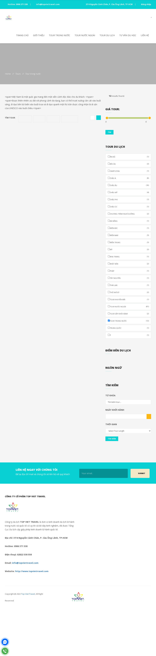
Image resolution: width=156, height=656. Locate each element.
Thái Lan (129, 285)
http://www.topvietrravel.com (31, 571)
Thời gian (111, 424)
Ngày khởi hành (114, 409)
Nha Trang (129, 256)
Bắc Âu (129, 164)
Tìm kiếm (112, 439)
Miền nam (129, 235)
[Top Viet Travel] (8, 18)
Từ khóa (110, 395)
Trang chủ (22, 35)
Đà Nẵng (129, 221)
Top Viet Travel (28, 594)
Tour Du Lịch (107, 35)
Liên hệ (145, 35)
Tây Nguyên (129, 278)
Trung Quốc (129, 328)
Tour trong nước (59, 35)
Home (8, 73)
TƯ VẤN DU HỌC (127, 35)
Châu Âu (129, 185)
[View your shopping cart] (148, 18)
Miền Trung (129, 242)
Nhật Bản (129, 263)
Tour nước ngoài (85, 35)
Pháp (129, 271)
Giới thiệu (38, 35)
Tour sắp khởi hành (129, 313)
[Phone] (5, 651)
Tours (18, 73)
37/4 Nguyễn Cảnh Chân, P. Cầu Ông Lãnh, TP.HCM (109, 4)
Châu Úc (129, 206)
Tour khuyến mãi (129, 299)
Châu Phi (129, 199)
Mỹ (129, 249)
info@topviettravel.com (48, 4)
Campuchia (129, 171)
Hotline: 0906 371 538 (17, 4)
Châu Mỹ (129, 192)
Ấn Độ (129, 156)
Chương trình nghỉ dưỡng (129, 214)
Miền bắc (129, 228)
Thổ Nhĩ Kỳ (129, 292)
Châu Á (129, 178)
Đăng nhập (146, 4)
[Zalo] (5, 642)
